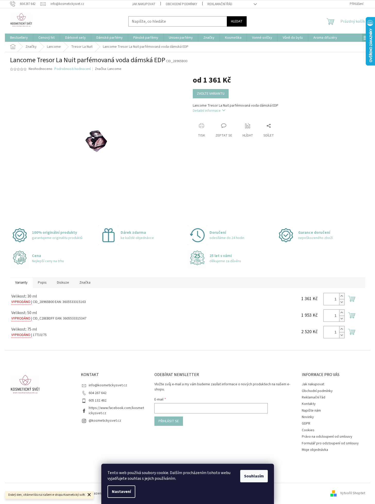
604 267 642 (97, 393)
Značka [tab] (84, 282)
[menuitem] (19, 38)
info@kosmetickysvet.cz (108, 385)
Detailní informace (207, 110)
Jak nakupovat (143, 4)
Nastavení (121, 491)
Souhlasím (254, 476)
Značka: (108, 68)
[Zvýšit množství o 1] (341, 296)
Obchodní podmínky (181, 4)
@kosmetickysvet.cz (105, 420)
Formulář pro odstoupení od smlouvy (330, 443)
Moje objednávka (315, 449)
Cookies (308, 430)
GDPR (306, 423)
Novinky (308, 417)
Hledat (237, 21)
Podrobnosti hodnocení (72, 69)
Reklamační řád (219, 4)
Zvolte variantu (210, 93)
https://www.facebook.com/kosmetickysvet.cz (116, 410)
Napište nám (311, 410)
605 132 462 (97, 400)
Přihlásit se (169, 421)
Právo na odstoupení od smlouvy (327, 436)
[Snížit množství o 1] (341, 302)
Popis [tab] (42, 282)
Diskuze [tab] (63, 282)
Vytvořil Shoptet (352, 493)
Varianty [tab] (21, 282)
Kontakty (309, 403)
